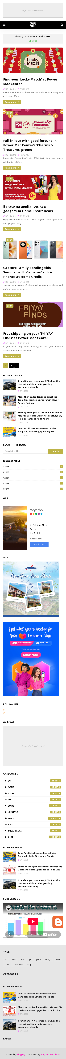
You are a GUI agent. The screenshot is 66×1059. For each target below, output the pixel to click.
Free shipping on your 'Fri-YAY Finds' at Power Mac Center (28, 335)
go (30, 799)
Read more (10, 102)
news (30, 818)
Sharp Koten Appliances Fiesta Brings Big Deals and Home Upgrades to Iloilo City (40, 868)
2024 (33, 477)
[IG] (4, 712)
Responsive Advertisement (33, 10)
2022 (33, 489)
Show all (33, 40)
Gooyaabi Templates (50, 1054)
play (30, 824)
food (30, 793)
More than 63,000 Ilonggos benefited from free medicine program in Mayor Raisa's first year (38, 399)
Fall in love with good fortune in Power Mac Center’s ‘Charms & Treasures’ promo (30, 145)
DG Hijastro (10, 89)
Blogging (21, 1054)
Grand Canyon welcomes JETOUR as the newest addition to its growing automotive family (39, 384)
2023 (33, 483)
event (30, 787)
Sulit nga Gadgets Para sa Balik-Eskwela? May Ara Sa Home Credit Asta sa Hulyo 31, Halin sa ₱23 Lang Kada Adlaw (40, 415)
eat (30, 780)
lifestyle (30, 812)
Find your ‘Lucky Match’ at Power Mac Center (30, 81)
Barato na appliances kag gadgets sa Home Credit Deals (28, 208)
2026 (33, 466)
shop (30, 837)
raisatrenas (30, 830)
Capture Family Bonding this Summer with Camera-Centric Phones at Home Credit (28, 272)
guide (30, 805)
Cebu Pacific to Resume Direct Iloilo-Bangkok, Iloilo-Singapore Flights (37, 430)
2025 (33, 472)
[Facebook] (3, 709)
